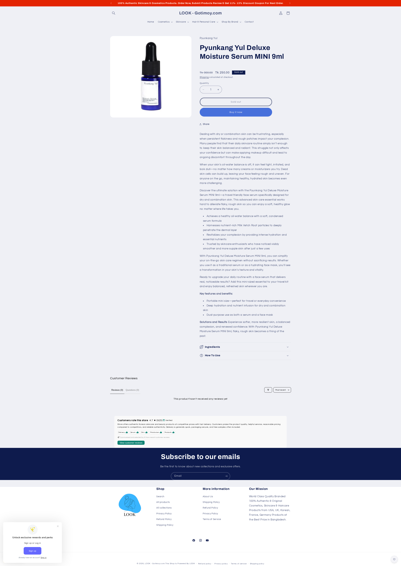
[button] (113, 13)
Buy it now (235, 112)
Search (160, 496)
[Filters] (268, 390)
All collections (164, 508)
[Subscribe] (226, 476)
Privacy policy (221, 564)
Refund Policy (164, 519)
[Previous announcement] (111, 3)
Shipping (204, 77)
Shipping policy (257, 564)
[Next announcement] (289, 3)
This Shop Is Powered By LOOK (180, 563)
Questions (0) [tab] (132, 390)
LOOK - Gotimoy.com (155, 563)
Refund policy (204, 564)
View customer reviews (131, 442)
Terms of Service (212, 519)
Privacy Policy (164, 513)
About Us (208, 496)
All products (163, 502)
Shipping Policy (164, 525)
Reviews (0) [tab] (117, 390)
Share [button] (206, 124)
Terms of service (239, 564)
